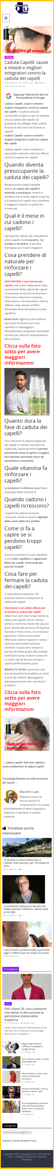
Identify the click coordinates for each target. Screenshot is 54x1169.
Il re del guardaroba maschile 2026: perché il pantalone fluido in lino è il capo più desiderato (35, 1107)
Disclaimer (24, 1140)
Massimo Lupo (28, 83)
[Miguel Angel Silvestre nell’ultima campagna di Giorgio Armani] (11, 1042)
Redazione (7, 1140)
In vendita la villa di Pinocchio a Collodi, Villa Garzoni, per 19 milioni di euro (26, 862)
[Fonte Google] (27, 96)
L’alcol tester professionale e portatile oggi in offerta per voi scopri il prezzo (27, 951)
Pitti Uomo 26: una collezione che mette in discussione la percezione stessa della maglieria (25, 1014)
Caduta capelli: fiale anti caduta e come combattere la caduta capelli (23, 764)
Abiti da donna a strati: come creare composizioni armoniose (34, 1076)
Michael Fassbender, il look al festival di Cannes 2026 (35, 1090)
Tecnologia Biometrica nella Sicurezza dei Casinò (25, 780)
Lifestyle (9, 57)
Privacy (33, 1140)
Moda (8, 1004)
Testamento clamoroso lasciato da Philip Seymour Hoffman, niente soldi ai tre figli (26, 909)
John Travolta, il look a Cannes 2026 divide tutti (35, 1060)
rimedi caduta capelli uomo (15, 86)
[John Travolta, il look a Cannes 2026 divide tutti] (11, 1057)
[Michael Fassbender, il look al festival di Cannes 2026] (11, 1087)
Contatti (16, 1140)
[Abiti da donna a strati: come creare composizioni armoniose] (11, 1072)
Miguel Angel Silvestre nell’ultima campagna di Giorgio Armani (32, 1046)
